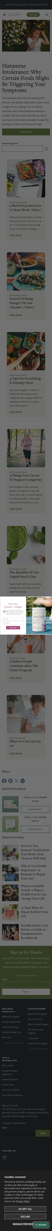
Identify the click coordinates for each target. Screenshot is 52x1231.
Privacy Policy (23, 1201)
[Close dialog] (51, 598)
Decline (25, 1216)
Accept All (25, 1209)
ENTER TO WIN (13, 627)
